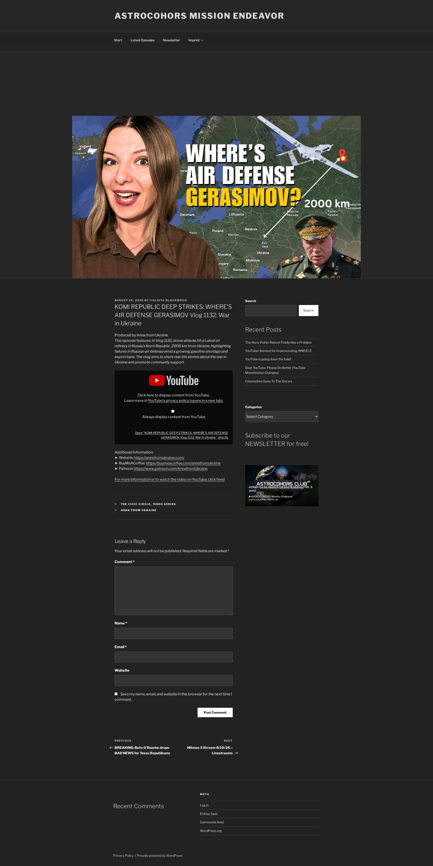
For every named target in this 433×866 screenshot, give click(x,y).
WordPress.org (211, 831)
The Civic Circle (136, 504)
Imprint (194, 40)
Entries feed (208, 814)
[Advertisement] (216, 82)
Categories (253, 407)
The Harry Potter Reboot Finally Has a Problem (278, 342)
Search (250, 301)
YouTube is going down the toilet (268, 359)
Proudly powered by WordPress (159, 855)
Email (121, 647)
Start (118, 40)
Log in (204, 805)
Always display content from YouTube (173, 417)
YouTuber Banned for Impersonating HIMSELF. (278, 351)
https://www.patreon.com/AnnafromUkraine (170, 468)
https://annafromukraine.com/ (159, 458)
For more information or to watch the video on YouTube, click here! (170, 479)
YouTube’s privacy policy (185, 400)
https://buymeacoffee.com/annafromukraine (183, 463)
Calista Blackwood (168, 300)
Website (122, 670)
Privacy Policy (123, 855)
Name (121, 623)
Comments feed (211, 822)
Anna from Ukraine (139, 510)
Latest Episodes (142, 40)
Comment (125, 562)
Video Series (164, 504)
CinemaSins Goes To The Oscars (268, 381)
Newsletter (171, 40)
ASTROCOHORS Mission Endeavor (199, 16)
